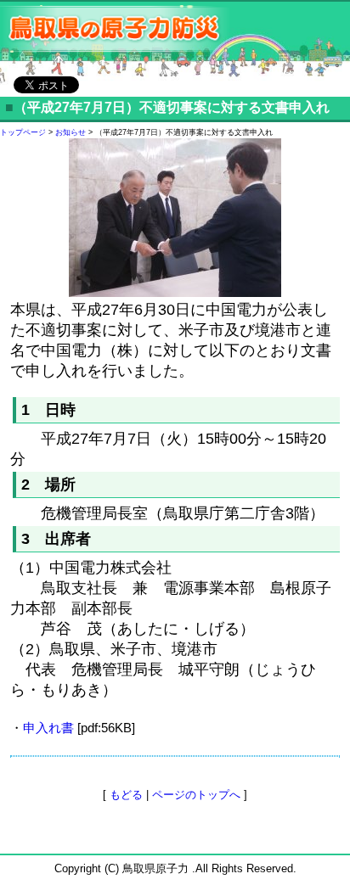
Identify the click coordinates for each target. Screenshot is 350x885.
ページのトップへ (196, 794)
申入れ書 (48, 728)
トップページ (23, 132)
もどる (126, 794)
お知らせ (70, 132)
